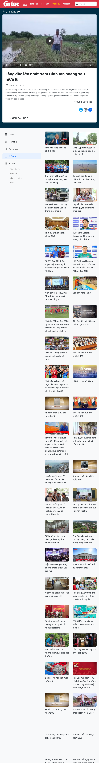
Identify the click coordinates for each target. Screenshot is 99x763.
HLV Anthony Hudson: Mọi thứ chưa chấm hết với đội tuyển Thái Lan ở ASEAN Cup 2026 (84, 266)
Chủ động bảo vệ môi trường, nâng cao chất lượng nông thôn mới (83, 539)
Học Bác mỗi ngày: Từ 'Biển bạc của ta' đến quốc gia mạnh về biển (55, 479)
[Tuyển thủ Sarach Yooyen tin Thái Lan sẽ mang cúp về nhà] (85, 223)
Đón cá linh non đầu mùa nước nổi (56, 679)
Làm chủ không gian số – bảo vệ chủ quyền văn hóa (56, 356)
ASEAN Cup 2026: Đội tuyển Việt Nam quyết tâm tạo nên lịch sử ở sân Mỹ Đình (57, 266)
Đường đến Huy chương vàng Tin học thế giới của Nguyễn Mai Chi (84, 507)
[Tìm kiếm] (77, 4)
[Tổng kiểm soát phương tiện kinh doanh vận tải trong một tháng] (57, 194)
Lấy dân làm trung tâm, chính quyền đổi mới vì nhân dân (83, 207)
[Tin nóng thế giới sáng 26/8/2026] (57, 138)
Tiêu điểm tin (15, 169)
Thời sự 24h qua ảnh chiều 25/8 (55, 234)
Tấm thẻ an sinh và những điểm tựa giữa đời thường (57, 652)
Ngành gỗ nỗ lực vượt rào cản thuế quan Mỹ (57, 594)
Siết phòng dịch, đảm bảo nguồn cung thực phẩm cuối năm (55, 539)
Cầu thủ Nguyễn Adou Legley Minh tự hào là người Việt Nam (55, 624)
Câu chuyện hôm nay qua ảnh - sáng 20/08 (57, 736)
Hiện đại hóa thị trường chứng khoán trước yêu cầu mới (56, 567)
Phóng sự (56, 4)
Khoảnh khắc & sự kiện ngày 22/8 (83, 478)
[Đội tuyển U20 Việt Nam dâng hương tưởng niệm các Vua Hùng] (57, 166)
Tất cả (11, 134)
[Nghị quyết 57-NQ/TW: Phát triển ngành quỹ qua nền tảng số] (57, 283)
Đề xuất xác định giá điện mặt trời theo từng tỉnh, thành (84, 179)
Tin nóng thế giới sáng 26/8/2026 (55, 149)
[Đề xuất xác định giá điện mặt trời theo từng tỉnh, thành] (85, 166)
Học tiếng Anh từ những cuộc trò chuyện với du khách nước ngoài (84, 596)
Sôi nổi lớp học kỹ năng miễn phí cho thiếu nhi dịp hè (83, 624)
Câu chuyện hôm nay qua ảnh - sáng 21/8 (84, 651)
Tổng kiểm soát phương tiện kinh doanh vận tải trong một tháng (56, 207)
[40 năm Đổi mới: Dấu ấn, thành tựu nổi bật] (85, 311)
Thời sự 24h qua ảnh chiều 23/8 (82, 414)
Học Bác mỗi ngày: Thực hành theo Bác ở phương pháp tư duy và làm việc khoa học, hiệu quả (84, 683)
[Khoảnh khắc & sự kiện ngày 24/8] (57, 403)
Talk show (44, 4)
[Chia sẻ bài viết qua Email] (86, 110)
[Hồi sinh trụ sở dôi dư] (85, 371)
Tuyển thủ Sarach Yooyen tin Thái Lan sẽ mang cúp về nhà (83, 236)
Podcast (66, 4)
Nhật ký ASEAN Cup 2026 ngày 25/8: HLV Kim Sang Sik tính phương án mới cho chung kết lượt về (57, 326)
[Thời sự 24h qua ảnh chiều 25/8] (57, 223)
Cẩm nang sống (16, 178)
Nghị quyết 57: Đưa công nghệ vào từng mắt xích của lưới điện (84, 441)
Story (12, 183)
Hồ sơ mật (13, 173)
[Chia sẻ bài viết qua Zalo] (81, 110)
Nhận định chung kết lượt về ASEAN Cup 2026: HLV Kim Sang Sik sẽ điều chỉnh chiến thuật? (57, 386)
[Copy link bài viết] (90, 110)
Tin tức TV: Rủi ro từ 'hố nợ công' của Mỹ (84, 566)
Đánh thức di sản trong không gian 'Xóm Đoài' (84, 711)
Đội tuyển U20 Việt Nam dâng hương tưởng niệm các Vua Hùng (56, 179)
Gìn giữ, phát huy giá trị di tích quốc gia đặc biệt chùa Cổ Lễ (84, 151)
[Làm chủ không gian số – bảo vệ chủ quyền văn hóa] (57, 343)
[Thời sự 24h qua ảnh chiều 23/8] (85, 403)
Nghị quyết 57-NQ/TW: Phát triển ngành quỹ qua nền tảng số (56, 296)
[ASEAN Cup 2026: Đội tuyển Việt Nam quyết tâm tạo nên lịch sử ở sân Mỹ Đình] (57, 251)
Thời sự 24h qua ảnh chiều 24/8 (82, 354)
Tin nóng (34, 4)
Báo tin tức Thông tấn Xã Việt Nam (25, 6)
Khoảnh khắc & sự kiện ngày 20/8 (83, 736)
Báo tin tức (10, 4)
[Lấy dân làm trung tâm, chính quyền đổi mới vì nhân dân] (85, 194)
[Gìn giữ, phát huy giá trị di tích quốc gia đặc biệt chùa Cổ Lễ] (85, 138)
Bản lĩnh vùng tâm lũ (82, 292)
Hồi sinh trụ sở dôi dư (83, 381)
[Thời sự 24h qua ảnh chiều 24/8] (85, 343)
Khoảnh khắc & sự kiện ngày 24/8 (56, 414)
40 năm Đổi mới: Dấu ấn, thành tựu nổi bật (84, 323)
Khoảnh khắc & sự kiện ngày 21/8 (56, 711)
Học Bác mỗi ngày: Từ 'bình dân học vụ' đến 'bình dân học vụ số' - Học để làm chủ (55, 509)
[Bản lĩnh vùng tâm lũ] (85, 283)
